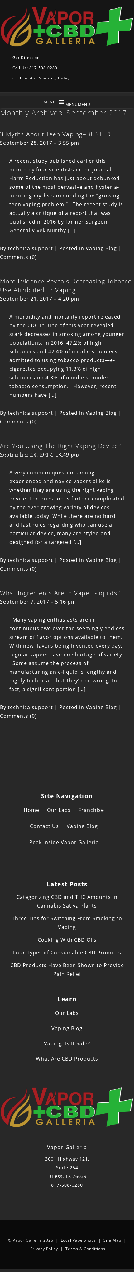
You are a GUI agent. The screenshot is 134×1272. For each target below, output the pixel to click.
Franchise (91, 810)
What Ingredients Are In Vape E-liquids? (60, 593)
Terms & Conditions (85, 1249)
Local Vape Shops (78, 1240)
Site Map (112, 1240)
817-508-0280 (67, 1185)
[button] (77, 104)
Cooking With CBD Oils (67, 939)
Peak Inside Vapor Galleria (64, 842)
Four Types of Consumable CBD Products (67, 952)
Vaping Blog (101, 248)
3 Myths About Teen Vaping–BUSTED (55, 134)
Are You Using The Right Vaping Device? (60, 446)
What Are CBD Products (67, 1058)
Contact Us (44, 826)
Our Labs (59, 810)
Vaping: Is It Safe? (67, 1043)
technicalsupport (30, 248)
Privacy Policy (44, 1249)
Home (31, 810)
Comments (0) (18, 257)
